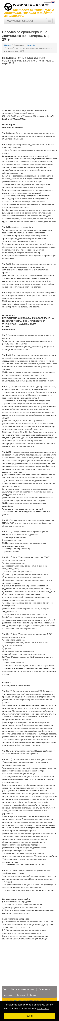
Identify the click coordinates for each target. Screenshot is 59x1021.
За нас (33, 994)
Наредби (30, 45)
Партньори (8, 994)
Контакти (21, 994)
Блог (5, 989)
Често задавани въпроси (23, 989)
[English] (53, 2)
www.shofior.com (20, 1000)
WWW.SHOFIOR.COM (30, 4)
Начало (7, 45)
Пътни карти (44, 989)
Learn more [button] (43, 1008)
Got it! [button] (29, 1016)
